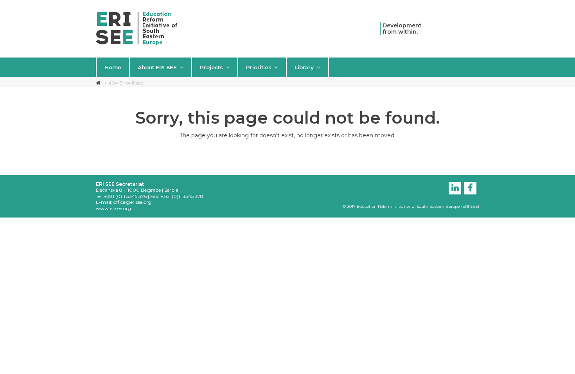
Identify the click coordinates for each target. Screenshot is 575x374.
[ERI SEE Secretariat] (136, 28)
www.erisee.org (113, 208)
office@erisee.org (132, 202)
